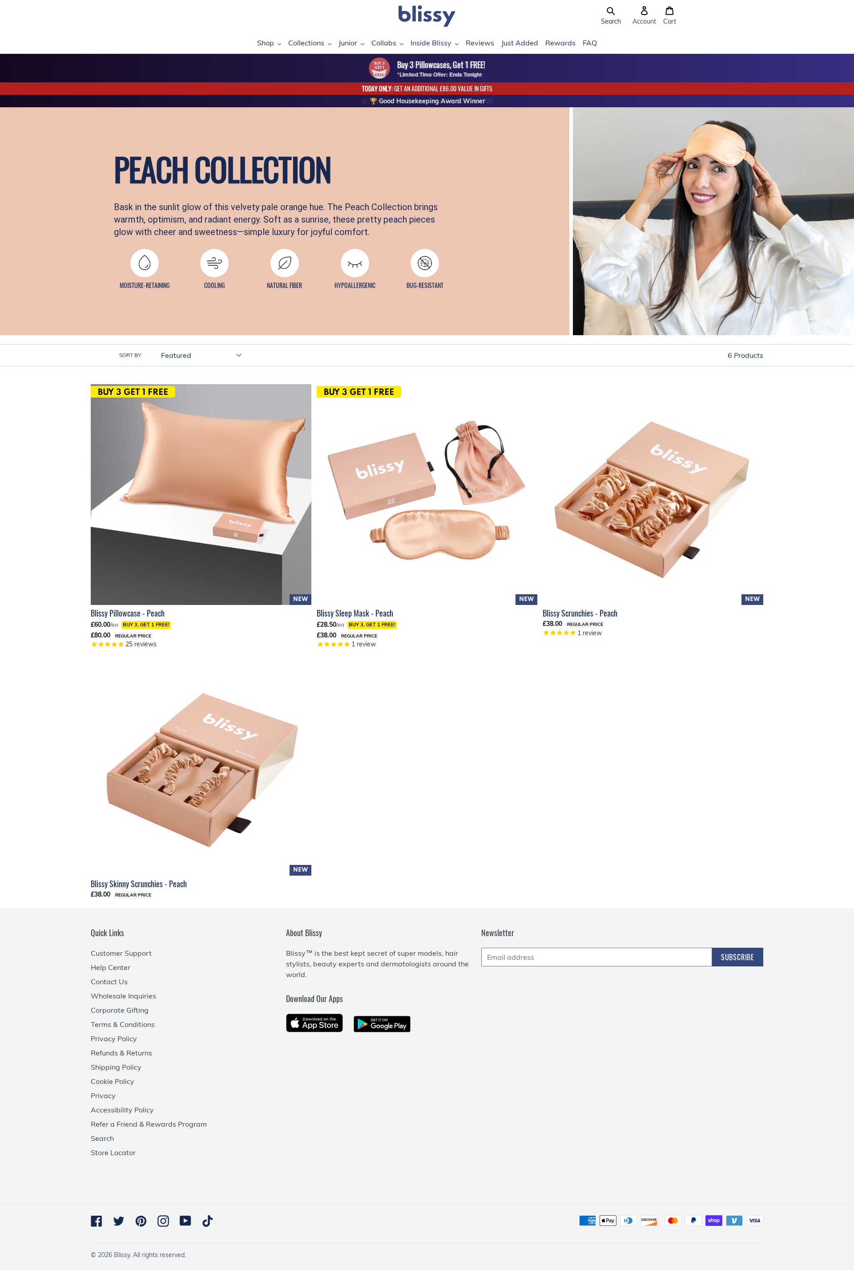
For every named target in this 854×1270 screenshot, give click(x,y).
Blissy (122, 1255)
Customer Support (121, 953)
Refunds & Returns (121, 1052)
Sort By (130, 355)
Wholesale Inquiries (123, 995)
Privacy (103, 1095)
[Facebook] (96, 1221)
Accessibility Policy (122, 1109)
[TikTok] (208, 1221)
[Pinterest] (141, 1221)
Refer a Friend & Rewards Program (149, 1124)
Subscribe (737, 957)
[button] (611, 16)
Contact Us (109, 981)
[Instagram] (163, 1221)
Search (102, 1138)
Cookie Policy (112, 1081)
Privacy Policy (114, 1038)
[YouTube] (185, 1220)
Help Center (110, 967)
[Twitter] (119, 1221)
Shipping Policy (116, 1067)
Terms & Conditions (123, 1024)
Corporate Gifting (120, 1010)
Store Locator (113, 1152)
